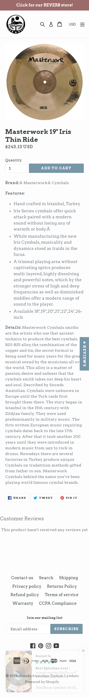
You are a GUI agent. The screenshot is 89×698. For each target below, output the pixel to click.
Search (46, 577)
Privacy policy (26, 586)
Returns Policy (62, 586)
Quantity (13, 160)
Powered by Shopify (42, 682)
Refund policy (24, 594)
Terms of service (62, 594)
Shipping (68, 577)
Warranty (22, 603)
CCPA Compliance (58, 603)
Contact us (22, 577)
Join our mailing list (44, 618)
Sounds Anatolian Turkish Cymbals (49, 676)
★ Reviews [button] (84, 354)
